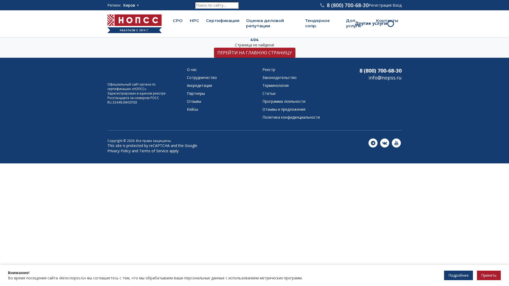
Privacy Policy (119, 150)
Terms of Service (153, 150)
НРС (194, 20)
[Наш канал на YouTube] (396, 143)
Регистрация (380, 5)
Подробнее (458, 275)
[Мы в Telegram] (373, 143)
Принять (489, 275)
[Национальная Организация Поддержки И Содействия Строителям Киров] (133, 71)
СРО (178, 20)
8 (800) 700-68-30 (380, 70)
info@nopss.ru (385, 77)
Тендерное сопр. (317, 23)
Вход (397, 5)
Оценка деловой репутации (265, 23)
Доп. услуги (353, 23)
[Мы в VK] (384, 143)
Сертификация (222, 20)
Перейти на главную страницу (254, 53)
